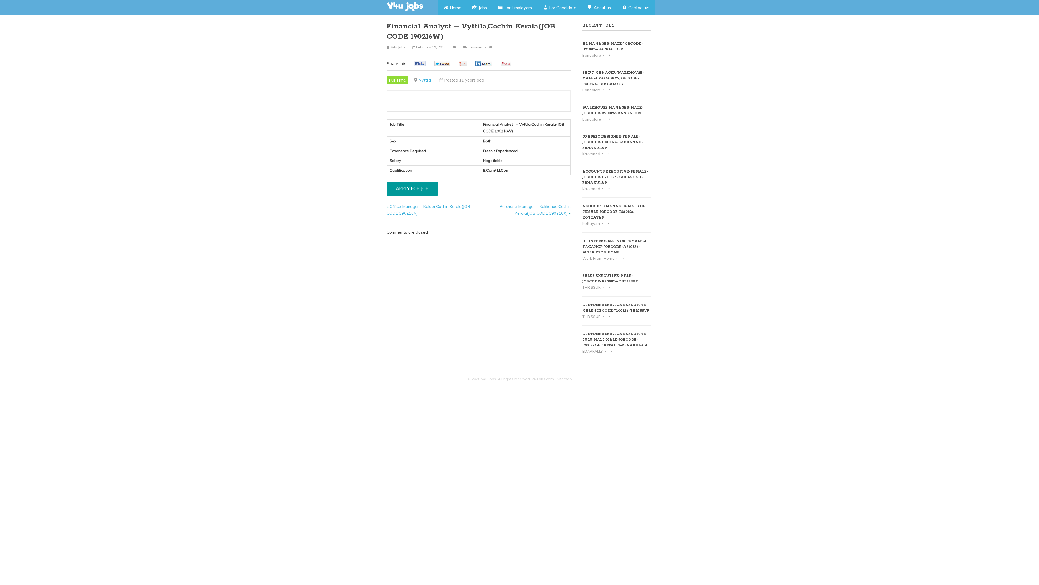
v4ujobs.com (543, 378)
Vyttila (425, 80)
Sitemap (564, 378)
